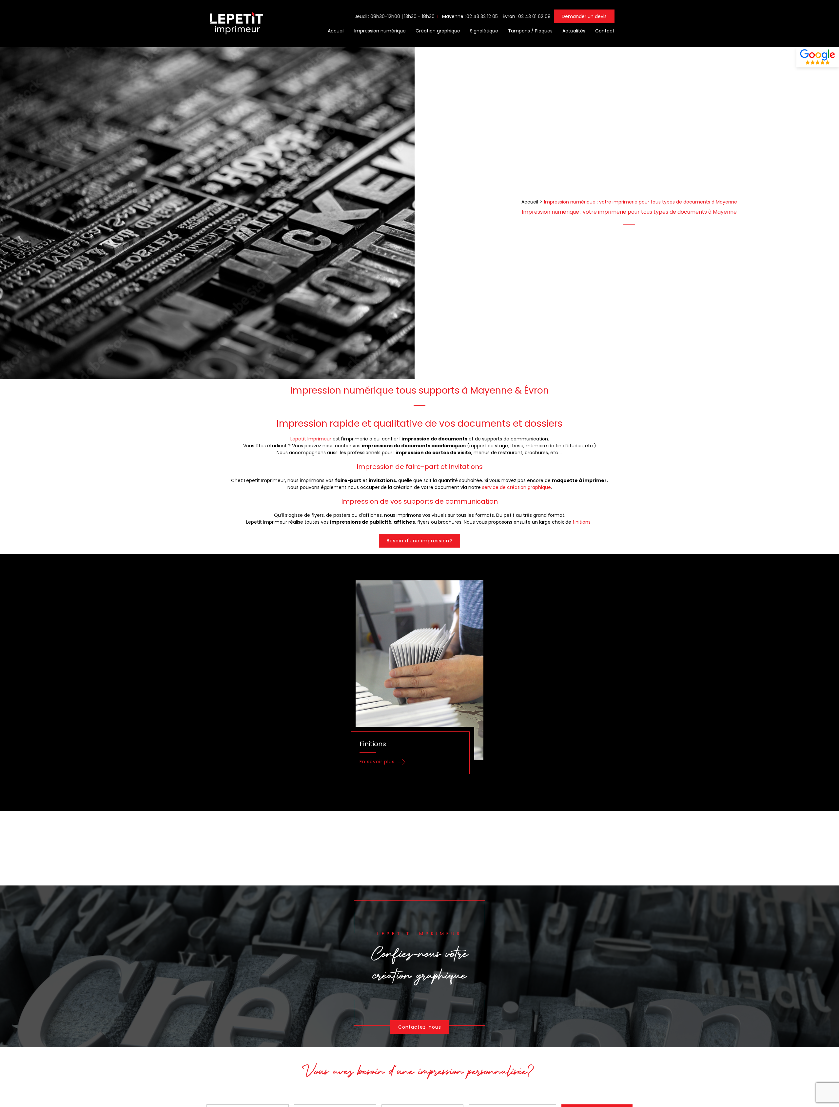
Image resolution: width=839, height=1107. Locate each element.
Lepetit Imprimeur (310, 439)
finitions (582, 522)
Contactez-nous (419, 1027)
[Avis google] (817, 57)
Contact (605, 31)
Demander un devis (584, 16)
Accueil (336, 31)
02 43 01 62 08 (534, 16)
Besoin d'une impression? (419, 540)
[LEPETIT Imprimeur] (235, 35)
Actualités (573, 31)
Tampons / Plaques (530, 31)
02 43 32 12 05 (482, 16)
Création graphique (438, 31)
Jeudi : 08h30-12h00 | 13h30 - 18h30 (395, 16)
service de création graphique (516, 487)
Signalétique (484, 31)
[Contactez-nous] (419, 966)
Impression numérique (380, 31)
